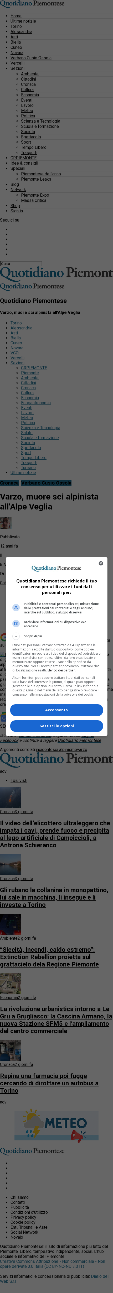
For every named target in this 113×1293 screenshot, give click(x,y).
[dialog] (56, 646)
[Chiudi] (101, 563)
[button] (56, 636)
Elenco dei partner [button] (61, 670)
